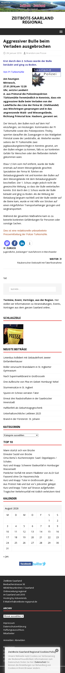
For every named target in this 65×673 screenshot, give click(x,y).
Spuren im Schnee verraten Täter (21, 392)
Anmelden (8, 640)
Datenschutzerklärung (14, 626)
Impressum (9, 622)
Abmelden (20, 640)
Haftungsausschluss (13, 629)
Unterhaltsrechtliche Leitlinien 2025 (22, 413)
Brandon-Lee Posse (36, 53)
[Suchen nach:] (32, 289)
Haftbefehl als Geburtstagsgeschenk (22, 407)
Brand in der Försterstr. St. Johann (21, 419)
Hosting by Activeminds (15, 598)
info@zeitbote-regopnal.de (23, 601)
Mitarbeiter (8, 633)
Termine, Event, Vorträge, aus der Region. (28, 300)
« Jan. (6, 556)
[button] (60, 31)
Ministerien (9, 646)
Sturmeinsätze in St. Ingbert (18, 387)
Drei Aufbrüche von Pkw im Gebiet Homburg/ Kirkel (30, 381)
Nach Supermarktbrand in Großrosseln (24, 376)
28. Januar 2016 (14, 53)
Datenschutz (40, 662)
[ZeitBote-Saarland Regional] (32, 10)
